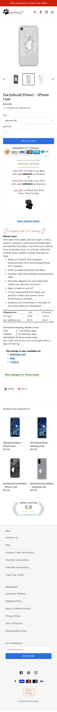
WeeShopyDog (32, 701)
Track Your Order (15, 575)
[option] (16, 79)
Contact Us (12, 537)
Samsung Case (18, 354)
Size (5, 115)
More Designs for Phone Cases (22, 374)
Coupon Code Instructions (20, 552)
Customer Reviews (15, 593)
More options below (28, 221)
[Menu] (52, 12)
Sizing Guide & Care (16, 631)
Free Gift (18, 190)
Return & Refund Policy (18, 608)
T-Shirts (14, 362)
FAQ (8, 545)
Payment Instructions (17, 560)
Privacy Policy (13, 616)
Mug (12, 358)
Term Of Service (14, 623)
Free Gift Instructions (17, 567)
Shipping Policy (14, 601)
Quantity (7, 126)
